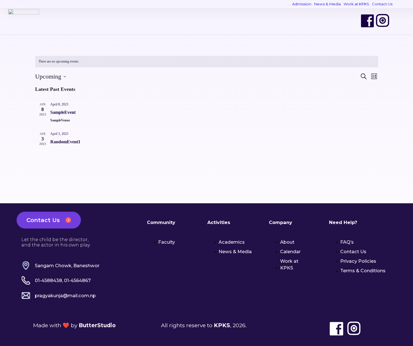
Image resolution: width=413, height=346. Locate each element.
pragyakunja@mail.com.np (65, 295)
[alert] (206, 61)
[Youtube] (398, 21)
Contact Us (382, 4)
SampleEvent (63, 112)
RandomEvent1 (65, 141)
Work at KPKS (356, 4)
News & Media (327, 4)
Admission (301, 4)
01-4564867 (77, 280)
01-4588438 (48, 280)
